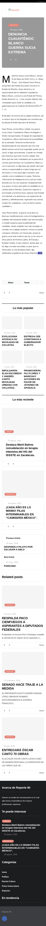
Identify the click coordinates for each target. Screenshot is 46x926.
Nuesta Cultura (8, 881)
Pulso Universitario (10, 886)
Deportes (6, 891)
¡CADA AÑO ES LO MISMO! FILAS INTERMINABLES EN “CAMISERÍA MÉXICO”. (20, 848)
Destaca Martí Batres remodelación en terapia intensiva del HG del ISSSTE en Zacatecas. (21, 828)
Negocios (10, 494)
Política (13, 25)
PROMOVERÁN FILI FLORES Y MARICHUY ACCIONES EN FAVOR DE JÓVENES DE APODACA (32, 379)
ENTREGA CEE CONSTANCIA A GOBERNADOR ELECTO (32, 340)
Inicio (4, 872)
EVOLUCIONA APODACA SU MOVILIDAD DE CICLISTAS (10, 340)
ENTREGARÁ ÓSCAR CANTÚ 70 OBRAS (17, 752)
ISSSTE (9, 431)
